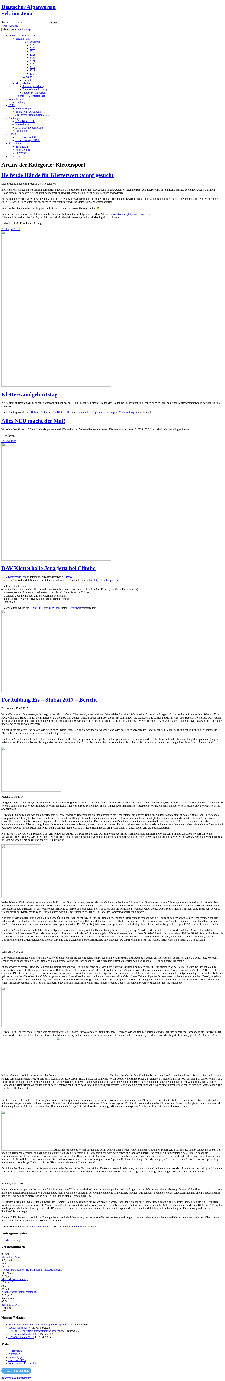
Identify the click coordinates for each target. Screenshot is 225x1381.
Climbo (67, 576)
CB (60, 1226)
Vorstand (27, 76)
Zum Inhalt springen (22, 29)
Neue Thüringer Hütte (27, 140)
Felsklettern (21, 130)
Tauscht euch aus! (18, 1327)
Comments (17, 1360)
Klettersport (14, 118)
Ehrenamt (20, 152)
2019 (32, 67)
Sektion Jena (22, 38)
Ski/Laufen (21, 146)
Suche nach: (8, 22)
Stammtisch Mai (10, 1304)
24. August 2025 (10, 229)
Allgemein (97, 412)
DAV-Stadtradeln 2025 (21, 1337)
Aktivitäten (14, 143)
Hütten (12, 133)
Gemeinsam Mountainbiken (23, 1334)
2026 (32, 45)
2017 (32, 73)
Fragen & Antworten (34, 92)
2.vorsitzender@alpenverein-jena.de (131, 214)
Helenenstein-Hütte (26, 137)
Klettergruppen (23, 108)
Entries (15, 1357)
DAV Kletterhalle (25, 121)
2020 (32, 64)
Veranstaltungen (17, 98)
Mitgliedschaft (23, 83)
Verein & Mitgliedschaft (21, 35)
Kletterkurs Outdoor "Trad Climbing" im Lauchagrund (31, 1269)
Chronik (27, 79)
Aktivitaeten (83, 412)
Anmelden (14, 1353)
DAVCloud (14, 156)
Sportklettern (22, 149)
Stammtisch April (11, 1256)
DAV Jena (55, 607)
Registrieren (15, 1350)
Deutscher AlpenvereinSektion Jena (28, 10)
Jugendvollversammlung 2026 (32, 114)
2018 (32, 70)
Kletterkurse (22, 124)
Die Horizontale (31, 41)
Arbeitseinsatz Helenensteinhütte (19, 1291)
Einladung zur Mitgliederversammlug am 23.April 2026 (39, 1324)
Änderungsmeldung (33, 86)
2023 (32, 54)
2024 (32, 51)
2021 (32, 60)
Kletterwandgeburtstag (29, 394)
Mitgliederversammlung (14, 1279)
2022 (32, 57)
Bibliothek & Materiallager (30, 95)
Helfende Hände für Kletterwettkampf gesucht (57, 175)
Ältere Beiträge (11, 1240)
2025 (32, 48)
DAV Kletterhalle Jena (14, 576)
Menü (5, 29)
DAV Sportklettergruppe (29, 127)
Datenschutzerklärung (34, 89)
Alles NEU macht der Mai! (33, 421)
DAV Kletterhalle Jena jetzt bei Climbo (48, 568)
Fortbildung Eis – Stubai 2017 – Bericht (49, 699)
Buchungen (21, 102)
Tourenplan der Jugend (28, 111)
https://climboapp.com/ (106, 580)
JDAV (11, 105)
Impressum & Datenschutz (23, 1363)
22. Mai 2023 (8, 441)
